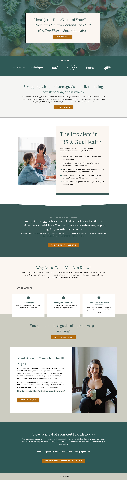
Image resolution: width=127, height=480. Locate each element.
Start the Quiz (28, 400)
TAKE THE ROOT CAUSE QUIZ (63, 245)
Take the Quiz (62, 37)
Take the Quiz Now (63, 337)
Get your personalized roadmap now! (63, 461)
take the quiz (63, 107)
